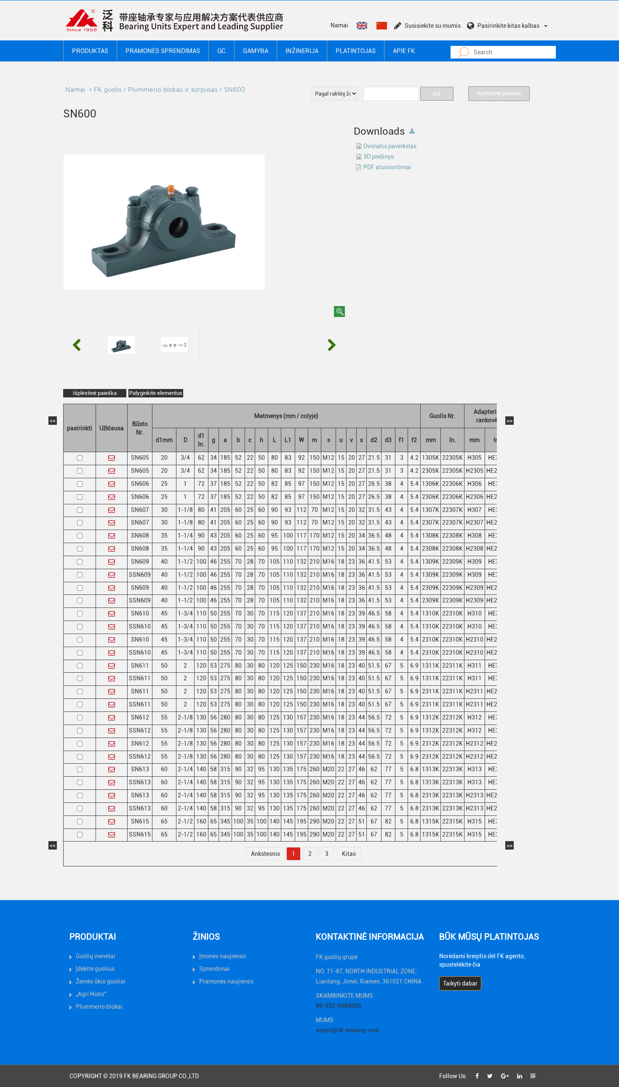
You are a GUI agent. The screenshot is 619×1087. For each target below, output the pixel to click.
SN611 (140, 665)
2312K (430, 743)
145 (288, 821)
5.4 (414, 483)
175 (301, 769)
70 (314, 509)
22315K (452, 821)
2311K (430, 691)
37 (213, 483)
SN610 (140, 613)
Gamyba (255, 51)
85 (288, 483)
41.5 (374, 561)
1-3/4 (185, 613)
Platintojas (356, 51)
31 (388, 457)
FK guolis (108, 89)
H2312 (474, 743)
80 (274, 457)
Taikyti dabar (460, 983)
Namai (339, 25)
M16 (328, 561)
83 (288, 457)
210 (315, 561)
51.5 (374, 665)
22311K (452, 665)
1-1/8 (185, 509)
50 (261, 457)
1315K (430, 821)
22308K (452, 535)
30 (164, 509)
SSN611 (140, 678)
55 (164, 717)
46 (213, 561)
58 (388, 613)
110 (288, 561)
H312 (474, 717)
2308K (430, 548)
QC (221, 51)
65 (164, 821)
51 (361, 821)
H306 (474, 483)
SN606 (140, 483)
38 (388, 483)
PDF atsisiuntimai (387, 167)
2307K (430, 522)
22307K (452, 509)
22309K (452, 561)
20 (164, 457)
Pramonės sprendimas (162, 51)
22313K (452, 769)
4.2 (414, 457)
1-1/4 (185, 535)
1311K (430, 665)
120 (288, 613)
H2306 (474, 496)
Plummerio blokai (99, 1006)
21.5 (374, 457)
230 (315, 665)
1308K (430, 535)
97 (301, 483)
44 (361, 717)
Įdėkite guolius (95, 968)
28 (250, 561)
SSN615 (140, 834)
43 (388, 509)
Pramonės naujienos (226, 981)
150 (315, 457)
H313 (474, 769)
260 (315, 769)
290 (315, 821)
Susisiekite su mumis (432, 25)
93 (288, 509)
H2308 (474, 548)
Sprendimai (214, 968)
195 (301, 821)
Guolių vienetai (95, 956)
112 (301, 509)
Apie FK (404, 51)
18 (341, 561)
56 (213, 717)
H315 (474, 821)
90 (274, 509)
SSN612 (140, 730)
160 (201, 821)
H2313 (474, 795)
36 (361, 561)
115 (274, 613)
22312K (452, 717)
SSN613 (140, 782)
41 (213, 509)
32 (361, 509)
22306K (452, 483)
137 (301, 613)
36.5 (374, 535)
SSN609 (140, 574)
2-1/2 (185, 821)
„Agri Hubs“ (91, 994)
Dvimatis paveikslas (389, 146)
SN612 (140, 717)
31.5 (374, 509)
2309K (430, 587)
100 (288, 535)
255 (225, 561)
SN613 (140, 769)
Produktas (90, 51)
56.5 (374, 717)
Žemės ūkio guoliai (100, 981)
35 (164, 535)
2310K (430, 639)
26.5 (374, 483)
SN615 (140, 821)
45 (164, 613)
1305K (430, 457)
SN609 (140, 561)
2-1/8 (185, 717)
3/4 (185, 457)
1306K (430, 483)
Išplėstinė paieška (499, 93)
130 (201, 717)
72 (201, 483)
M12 (328, 457)
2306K (430, 496)
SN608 (140, 535)
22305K (452, 457)
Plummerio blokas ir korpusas (173, 89)
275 (225, 665)
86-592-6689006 (338, 1005)
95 (274, 535)
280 (225, 717)
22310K (452, 613)
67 (388, 665)
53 (388, 561)
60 (238, 509)
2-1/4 (185, 769)
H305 (474, 457)
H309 (474, 561)
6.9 (414, 665)
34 (213, 457)
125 (288, 665)
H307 (474, 509)
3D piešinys (378, 156)
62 (201, 457)
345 (225, 821)
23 (351, 561)
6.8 (414, 769)
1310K (430, 613)
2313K (430, 795)
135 (288, 769)
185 (225, 457)
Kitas (349, 853)
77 (388, 769)
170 (315, 535)
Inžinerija (301, 51)
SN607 (140, 509)
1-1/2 (185, 561)
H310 (474, 613)
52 (238, 457)
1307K (430, 509)
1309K (430, 561)
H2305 (474, 470)
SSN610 (140, 626)
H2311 (474, 691)
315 (225, 769)
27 (361, 457)
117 (301, 535)
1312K (430, 717)
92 (301, 457)
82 (274, 483)
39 (361, 613)
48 (388, 535)
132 (301, 561)
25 (164, 483)
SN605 (140, 457)
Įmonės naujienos (222, 956)
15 (341, 457)
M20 (328, 769)
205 (225, 509)
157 (301, 717)
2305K (430, 470)
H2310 (474, 639)
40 (164, 561)
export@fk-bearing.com (347, 1030)
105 (274, 561)
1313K (430, 769)
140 (201, 769)
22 (250, 457)
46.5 (374, 613)
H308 (474, 535)
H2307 (474, 522)
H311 (474, 665)
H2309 (474, 587)
